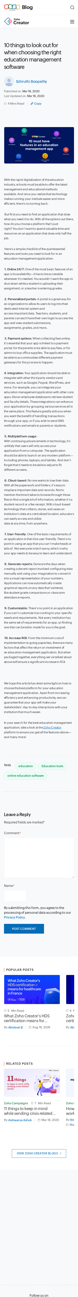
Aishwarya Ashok (20, 1120)
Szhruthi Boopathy (31, 81)
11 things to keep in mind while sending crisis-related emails (28, 1111)
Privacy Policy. (15, 917)
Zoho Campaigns (16, 1103)
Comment (11, 833)
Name (8, 886)
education (25, 766)
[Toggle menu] (72, 21)
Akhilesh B (15, 1027)
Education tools (52, 766)
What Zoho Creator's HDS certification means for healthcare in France (27, 1018)
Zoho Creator (52, 727)
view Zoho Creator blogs (37, 1153)
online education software (25, 775)
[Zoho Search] (72, 7)
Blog (27, 7)
